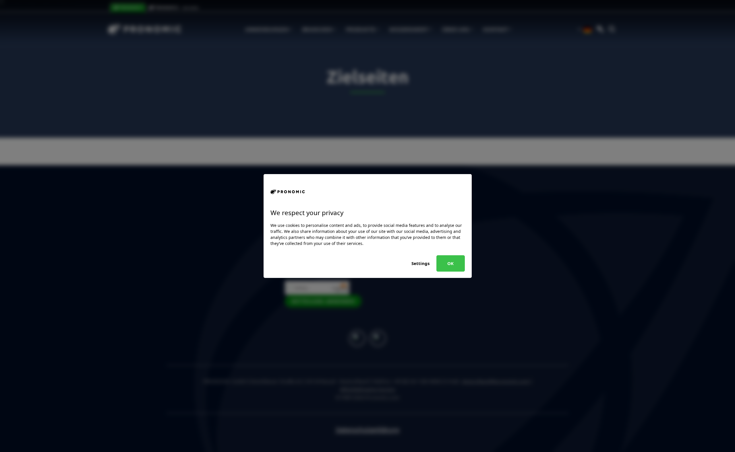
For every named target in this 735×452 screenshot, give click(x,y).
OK (450, 263)
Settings (420, 263)
